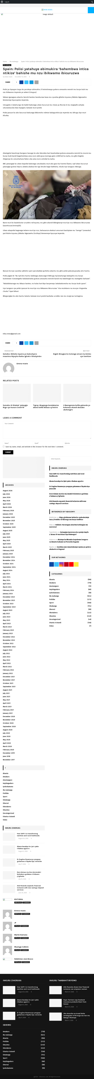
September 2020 (9, 727)
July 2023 (6, 614)
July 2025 (6, 534)
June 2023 (6, 617)
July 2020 (6, 733)
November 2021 (9, 680)
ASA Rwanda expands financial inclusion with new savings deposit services (30, 888)
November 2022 (9, 640)
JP (15, 923)
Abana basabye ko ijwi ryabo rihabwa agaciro (28, 848)
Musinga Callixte (21, 947)
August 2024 (7, 570)
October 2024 (8, 564)
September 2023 (9, 607)
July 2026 (6, 494)
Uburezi (6, 803)
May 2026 (6, 501)
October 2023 (8, 604)
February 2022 (8, 670)
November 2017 (9, 760)
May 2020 (6, 740)
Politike (6, 793)
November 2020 (9, 720)
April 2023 (7, 624)
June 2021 (6, 697)
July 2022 (6, 653)
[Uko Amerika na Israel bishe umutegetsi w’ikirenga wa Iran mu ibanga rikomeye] (55, 1017)
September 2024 (9, 567)
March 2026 (7, 507)
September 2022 (9, 647)
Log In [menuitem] (7, 2)
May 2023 (6, 620)
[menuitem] (2, 2)
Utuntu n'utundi (9, 817)
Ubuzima (6, 810)
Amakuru (6, 777)
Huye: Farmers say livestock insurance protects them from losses (74, 1002)
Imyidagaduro (8, 783)
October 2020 (8, 723)
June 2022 (6, 657)
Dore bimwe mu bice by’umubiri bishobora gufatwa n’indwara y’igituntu (29, 874)
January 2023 (8, 633)
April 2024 (7, 584)
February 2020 (8, 750)
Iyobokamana (8, 787)
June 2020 (6, 736)
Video (5, 820)
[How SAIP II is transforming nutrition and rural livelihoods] (9, 837)
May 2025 (6, 540)
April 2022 (7, 663)
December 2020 (9, 717)
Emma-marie (8, 77)
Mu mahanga (7, 65)
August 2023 (7, 610)
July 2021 (6, 693)
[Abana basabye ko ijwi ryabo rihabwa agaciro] (9, 850)
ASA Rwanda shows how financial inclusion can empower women (76, 988)
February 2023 (8, 630)
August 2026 (7, 491)
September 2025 (9, 527)
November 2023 (9, 600)
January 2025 (8, 554)
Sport (5, 797)
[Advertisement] (47, 135)
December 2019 (9, 753)
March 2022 (7, 667)
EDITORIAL (18, 899)
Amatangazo (7, 780)
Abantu (5, 773)
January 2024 (8, 594)
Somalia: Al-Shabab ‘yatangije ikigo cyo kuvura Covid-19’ (15, 406)
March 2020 (7, 746)
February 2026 (8, 511)
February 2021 (8, 710)
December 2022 (9, 637)
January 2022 (8, 673)
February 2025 (8, 551)
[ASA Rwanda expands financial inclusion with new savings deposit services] (9, 889)
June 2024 (6, 577)
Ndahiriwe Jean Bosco (23, 959)
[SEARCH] (88, 459)
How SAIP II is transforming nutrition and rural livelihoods (28, 835)
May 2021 (6, 700)
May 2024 (6, 580)
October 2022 (8, 643)
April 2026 (7, 504)
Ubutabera (7, 807)
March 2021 (7, 707)
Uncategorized (8, 813)
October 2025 (8, 524)
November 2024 (9, 560)
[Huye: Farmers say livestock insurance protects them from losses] (55, 1003)
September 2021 (9, 687)
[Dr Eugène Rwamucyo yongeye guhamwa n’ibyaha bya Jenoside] (9, 862)
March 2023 (7, 627)
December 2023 (9, 597)
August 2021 (7, 690)
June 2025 (6, 537)
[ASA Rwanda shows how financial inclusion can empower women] (55, 990)
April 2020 (7, 743)
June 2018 (6, 756)
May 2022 (6, 660)
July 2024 (6, 574)
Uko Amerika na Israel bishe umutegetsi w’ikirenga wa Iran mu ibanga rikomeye (76, 1016)
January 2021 (7, 713)
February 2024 (8, 590)
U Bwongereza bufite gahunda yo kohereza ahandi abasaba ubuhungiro (76, 407)
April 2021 (6, 703)
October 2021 (8, 683)
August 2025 (7, 531)
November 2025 (9, 521)
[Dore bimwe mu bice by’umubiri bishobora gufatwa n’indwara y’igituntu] (9, 875)
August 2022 (7, 650)
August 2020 (7, 730)
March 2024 (7, 587)
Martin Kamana (20, 935)
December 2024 (9, 557)
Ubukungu (6, 800)
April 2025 (7, 544)
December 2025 (9, 517)
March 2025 (7, 547)
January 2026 (8, 514)
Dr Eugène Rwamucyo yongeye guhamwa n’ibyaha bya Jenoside (29, 860)
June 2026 (6, 497)
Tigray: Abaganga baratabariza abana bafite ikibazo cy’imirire (46, 406)
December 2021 (9, 677)
